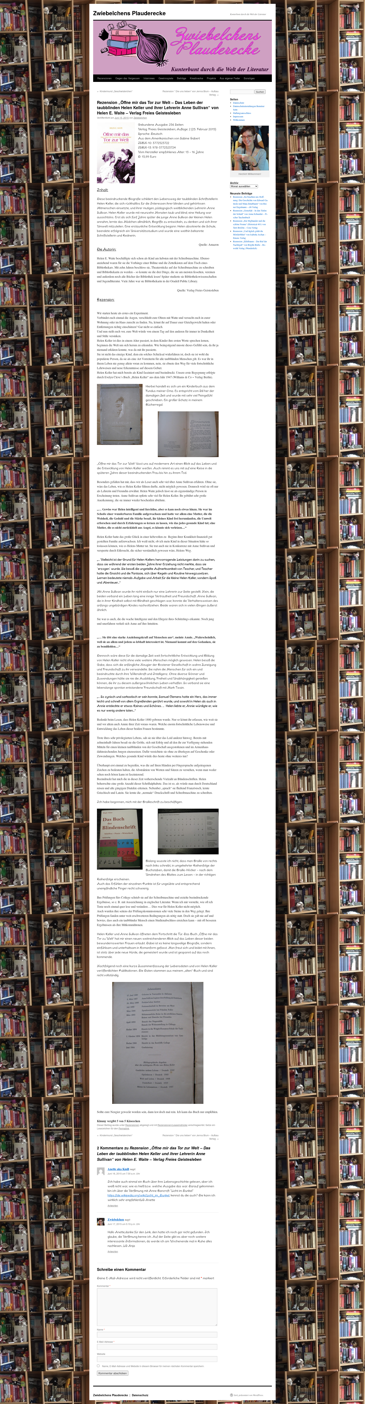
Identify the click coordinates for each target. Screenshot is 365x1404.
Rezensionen (104, 78)
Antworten (113, 1205)
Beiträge (181, 78)
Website (101, 1353)
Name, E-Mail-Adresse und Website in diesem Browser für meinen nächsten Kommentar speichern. (153, 1366)
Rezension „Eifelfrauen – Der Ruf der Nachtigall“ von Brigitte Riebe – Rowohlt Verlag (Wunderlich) (250, 245)
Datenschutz (238, 102)
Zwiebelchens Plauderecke (129, 13)
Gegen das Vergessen (127, 78)
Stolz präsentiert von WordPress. (249, 1395)
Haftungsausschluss (242, 112)
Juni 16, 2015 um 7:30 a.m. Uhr (124, 1173)
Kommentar (103, 1285)
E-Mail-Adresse (105, 1341)
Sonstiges (249, 78)
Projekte (211, 78)
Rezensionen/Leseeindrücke (172, 1125)
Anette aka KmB (118, 1169)
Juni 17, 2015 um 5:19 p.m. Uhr (124, 1224)
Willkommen (239, 119)
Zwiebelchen (140, 117)
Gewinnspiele (166, 78)
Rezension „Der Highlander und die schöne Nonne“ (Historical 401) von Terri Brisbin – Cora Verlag (249, 224)
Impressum (238, 116)
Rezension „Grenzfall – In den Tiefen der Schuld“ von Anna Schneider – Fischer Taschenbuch (250, 214)
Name (101, 1329)
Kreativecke (196, 78)
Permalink (124, 1128)
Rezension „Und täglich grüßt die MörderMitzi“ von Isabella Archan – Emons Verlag (249, 234)
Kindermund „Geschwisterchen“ (115, 91)
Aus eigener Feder (230, 78)
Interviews (149, 78)
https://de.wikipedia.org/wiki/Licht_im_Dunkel (138, 1195)
